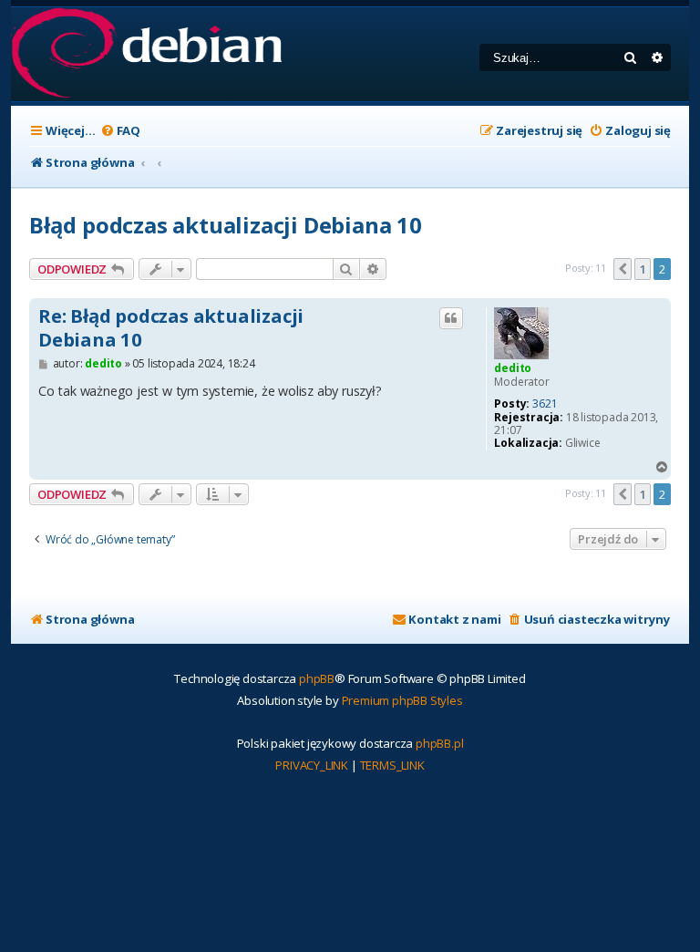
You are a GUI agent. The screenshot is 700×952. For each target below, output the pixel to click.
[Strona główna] (146, 54)
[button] (622, 269)
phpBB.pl (439, 743)
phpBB (317, 678)
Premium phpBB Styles (402, 700)
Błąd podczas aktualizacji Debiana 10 (225, 225)
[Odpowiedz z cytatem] (451, 318)
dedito (512, 368)
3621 (544, 404)
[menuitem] (120, 131)
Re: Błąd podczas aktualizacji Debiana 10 (171, 328)
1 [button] (643, 269)
